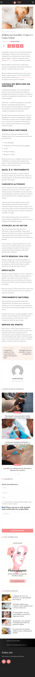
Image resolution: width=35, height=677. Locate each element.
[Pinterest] (17, 46)
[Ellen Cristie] (17, 371)
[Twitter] (13, 46)
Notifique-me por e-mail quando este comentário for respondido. (16, 508)
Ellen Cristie (15, 41)
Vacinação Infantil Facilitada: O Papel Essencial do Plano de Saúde (17, 443)
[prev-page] (16, 474)
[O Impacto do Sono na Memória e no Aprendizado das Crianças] (6, 597)
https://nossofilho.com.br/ (17, 381)
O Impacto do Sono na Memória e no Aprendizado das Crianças (22, 597)
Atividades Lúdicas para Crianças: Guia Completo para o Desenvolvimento (23, 606)
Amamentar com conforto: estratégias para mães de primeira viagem (22, 622)
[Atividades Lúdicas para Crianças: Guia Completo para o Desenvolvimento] (6, 606)
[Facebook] (9, 46)
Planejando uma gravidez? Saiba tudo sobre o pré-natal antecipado (17, 417)
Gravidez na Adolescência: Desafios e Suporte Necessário (17, 469)
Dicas (17, 438)
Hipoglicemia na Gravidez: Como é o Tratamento (25, 352)
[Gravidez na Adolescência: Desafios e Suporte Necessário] (17, 455)
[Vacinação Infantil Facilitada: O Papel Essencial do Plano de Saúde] (17, 429)
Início (3, 31)
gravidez (10, 60)
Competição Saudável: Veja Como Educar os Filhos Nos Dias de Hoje (10, 354)
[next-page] (19, 474)
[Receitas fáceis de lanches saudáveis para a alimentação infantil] (6, 631)
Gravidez (13, 31)
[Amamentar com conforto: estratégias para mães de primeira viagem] (6, 622)
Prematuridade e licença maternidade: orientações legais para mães (21, 614)
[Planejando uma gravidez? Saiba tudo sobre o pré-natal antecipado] (17, 402)
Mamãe (8, 31)
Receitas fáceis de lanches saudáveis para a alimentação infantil (22, 630)
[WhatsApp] (21, 46)
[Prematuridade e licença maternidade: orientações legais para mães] (6, 614)
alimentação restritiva (25, 77)
